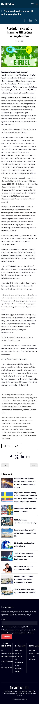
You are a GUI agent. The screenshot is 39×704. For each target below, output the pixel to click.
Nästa (33, 465)
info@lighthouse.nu (8, 656)
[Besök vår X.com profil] (36, 20)
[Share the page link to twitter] (17, 457)
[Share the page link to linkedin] (22, 457)
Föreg (5, 465)
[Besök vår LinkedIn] (30, 20)
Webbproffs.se (23, 699)
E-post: (3, 619)
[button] (34, 4)
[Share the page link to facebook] (11, 457)
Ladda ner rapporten (13, 446)
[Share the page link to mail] (28, 457)
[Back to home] (7, 4)
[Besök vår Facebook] (24, 20)
